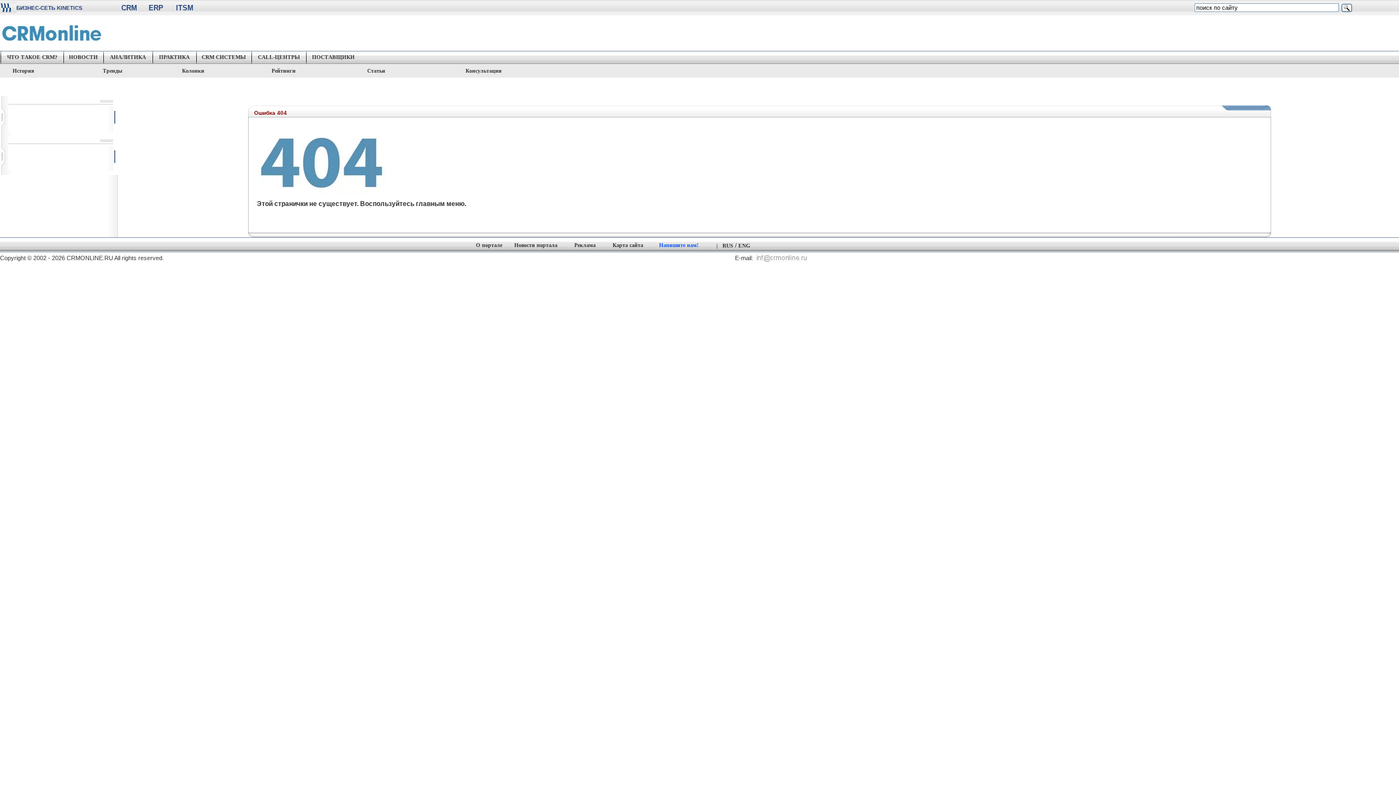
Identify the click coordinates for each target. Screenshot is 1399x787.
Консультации (484, 71)
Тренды (112, 71)
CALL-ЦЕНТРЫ (279, 57)
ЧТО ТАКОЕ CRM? (32, 57)
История (22, 71)
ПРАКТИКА (174, 57)
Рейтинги (284, 71)
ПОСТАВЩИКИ (333, 57)
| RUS (724, 246)
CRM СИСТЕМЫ (224, 57)
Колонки (193, 71)
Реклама (585, 245)
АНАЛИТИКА (128, 57)
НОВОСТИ (83, 57)
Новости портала (535, 245)
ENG (744, 246)
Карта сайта (628, 245)
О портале (489, 245)
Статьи (379, 71)
